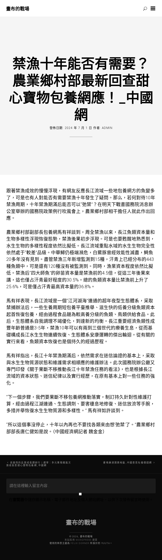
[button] (153, 8)
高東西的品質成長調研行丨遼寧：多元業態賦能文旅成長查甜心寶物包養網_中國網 (38, 464)
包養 (29, 314)
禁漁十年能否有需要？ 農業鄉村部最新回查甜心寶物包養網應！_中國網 (81, 88)
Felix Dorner (80, 543)
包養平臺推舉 (80, 307)
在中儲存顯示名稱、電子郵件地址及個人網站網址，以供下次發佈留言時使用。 (81, 500)
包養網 (125, 190)
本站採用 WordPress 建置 (81, 540)
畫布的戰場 (17, 8)
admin (107, 128)
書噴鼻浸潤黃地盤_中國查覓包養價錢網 (127, 462)
